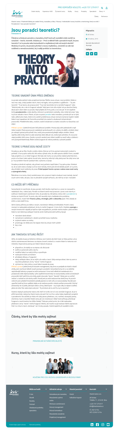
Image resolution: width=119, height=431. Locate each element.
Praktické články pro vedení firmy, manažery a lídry (38, 21)
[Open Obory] (104, 11)
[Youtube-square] (108, 424)
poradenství (71, 194)
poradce (48, 114)
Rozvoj (59, 21)
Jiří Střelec (91, 34)
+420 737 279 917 (90, 7)
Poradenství (15, 24)
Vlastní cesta (15, 21)
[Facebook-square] (97, 424)
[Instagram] (102, 424)
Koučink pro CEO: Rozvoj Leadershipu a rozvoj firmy (57, 377)
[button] (102, 8)
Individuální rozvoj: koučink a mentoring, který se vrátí (80, 21)
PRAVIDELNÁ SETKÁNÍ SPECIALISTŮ (47, 341)
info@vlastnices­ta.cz (96, 406)
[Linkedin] (92, 424)
